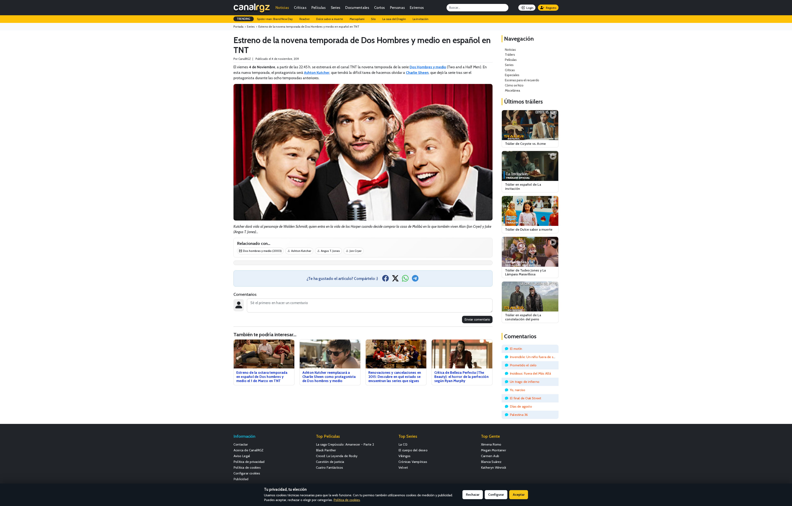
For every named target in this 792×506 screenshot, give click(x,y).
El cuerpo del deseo (413, 450)
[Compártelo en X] (395, 280)
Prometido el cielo (523, 365)
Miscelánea (512, 90)
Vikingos (404, 456)
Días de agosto (521, 406)
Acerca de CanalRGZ (248, 450)
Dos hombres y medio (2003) (262, 250)
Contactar (240, 444)
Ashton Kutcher (301, 250)
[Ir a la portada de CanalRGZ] (251, 8)
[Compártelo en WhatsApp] (405, 280)
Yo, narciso (517, 390)
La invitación (421, 19)
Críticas (300, 7)
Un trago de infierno (524, 382)
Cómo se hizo (514, 85)
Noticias (282, 7)
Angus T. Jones (330, 250)
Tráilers (510, 55)
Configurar (496, 495)
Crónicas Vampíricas (412, 462)
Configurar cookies (246, 473)
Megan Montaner (493, 450)
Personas (397, 7)
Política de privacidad (248, 462)
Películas (318, 7)
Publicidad (240, 479)
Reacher (304, 19)
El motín (516, 349)
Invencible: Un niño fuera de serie (534, 357)
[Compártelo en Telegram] (415, 280)
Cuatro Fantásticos (329, 467)
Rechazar (472, 495)
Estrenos (417, 7)
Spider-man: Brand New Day (275, 19)
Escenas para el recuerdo (522, 80)
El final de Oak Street (525, 398)
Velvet (403, 467)
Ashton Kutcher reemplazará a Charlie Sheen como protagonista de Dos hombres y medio (329, 376)
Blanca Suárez (491, 462)
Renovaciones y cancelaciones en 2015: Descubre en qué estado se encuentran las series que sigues (394, 376)
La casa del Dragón (394, 19)
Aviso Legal (241, 456)
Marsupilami (357, 19)
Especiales (512, 75)
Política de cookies (247, 467)
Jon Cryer (356, 250)
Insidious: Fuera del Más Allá (530, 373)
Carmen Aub (490, 456)
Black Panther (326, 450)
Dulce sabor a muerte (329, 19)
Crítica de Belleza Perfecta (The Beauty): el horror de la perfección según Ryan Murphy (461, 376)
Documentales (357, 7)
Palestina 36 (519, 415)
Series (336, 7)
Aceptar (518, 495)
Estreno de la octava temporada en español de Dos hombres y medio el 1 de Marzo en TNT (261, 376)
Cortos (379, 7)
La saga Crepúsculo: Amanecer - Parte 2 (345, 444)
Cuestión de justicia (330, 462)
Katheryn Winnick (493, 467)
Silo (373, 19)
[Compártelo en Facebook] (385, 280)
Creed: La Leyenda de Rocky (336, 456)
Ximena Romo (491, 444)
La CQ (402, 444)
